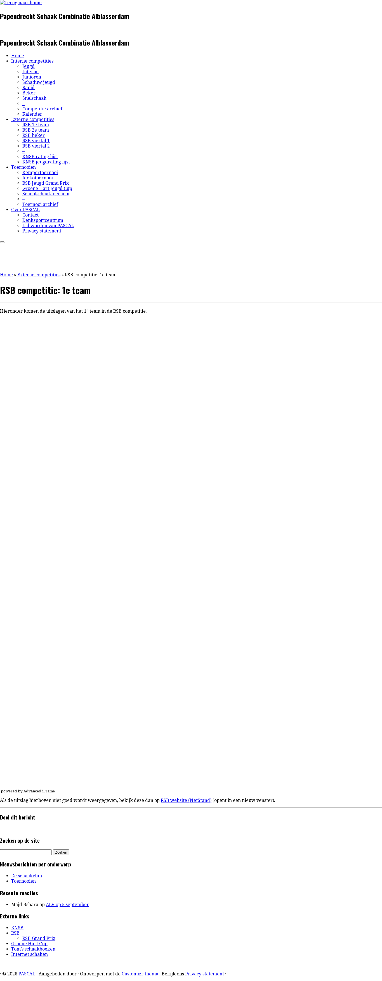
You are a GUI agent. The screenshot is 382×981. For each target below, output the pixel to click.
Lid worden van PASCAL (48, 225)
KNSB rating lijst (40, 156)
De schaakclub (26, 875)
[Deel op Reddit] (15, 828)
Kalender (32, 114)
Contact (30, 215)
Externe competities (32, 119)
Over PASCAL (25, 209)
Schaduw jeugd (38, 82)
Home (17, 55)
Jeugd (28, 66)
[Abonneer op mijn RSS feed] (1, 29)
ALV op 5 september (67, 904)
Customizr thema (140, 974)
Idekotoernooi (37, 177)
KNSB (17, 927)
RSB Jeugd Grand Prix (45, 183)
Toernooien (23, 167)
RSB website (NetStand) (186, 800)
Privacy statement (41, 231)
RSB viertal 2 (36, 146)
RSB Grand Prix (38, 938)
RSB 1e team (35, 124)
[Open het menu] (2, 242)
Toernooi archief (40, 204)
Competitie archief (42, 108)
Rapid (28, 87)
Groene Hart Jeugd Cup (47, 188)
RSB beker (33, 135)
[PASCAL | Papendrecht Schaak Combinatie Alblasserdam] (21, 2)
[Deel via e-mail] (1, 828)
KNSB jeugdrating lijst (46, 162)
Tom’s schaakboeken (33, 949)
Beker (29, 93)
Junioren (31, 77)
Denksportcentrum (42, 220)
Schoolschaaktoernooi (45, 193)
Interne (30, 71)
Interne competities (32, 61)
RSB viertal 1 (36, 140)
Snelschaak (34, 98)
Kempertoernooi (40, 172)
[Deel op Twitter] (10, 828)
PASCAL (26, 974)
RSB (15, 933)
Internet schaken (29, 954)
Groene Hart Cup (29, 943)
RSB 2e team (35, 130)
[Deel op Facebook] (6, 828)
